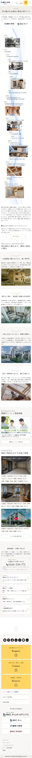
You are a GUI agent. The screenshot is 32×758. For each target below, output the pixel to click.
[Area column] (27, 640)
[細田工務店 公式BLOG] (16, 640)
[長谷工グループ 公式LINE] (23, 640)
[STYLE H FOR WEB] (19, 640)
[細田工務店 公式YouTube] (4, 640)
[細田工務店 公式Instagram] (8, 640)
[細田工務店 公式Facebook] (12, 640)
